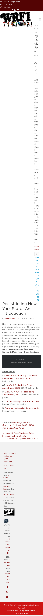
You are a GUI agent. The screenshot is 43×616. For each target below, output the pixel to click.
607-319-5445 (8, 495)
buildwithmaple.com (21, 613)
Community (16, 422)
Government (8, 425)
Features (26, 422)
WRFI (9, 475)
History (18, 425)
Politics (25, 425)
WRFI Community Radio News (18, 426)
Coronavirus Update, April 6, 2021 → (24, 438)
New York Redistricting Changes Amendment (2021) (18, 386)
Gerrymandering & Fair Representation (22, 408)
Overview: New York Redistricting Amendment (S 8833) (18, 393)
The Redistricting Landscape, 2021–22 (22, 401)
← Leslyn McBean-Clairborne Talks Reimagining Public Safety (18, 434)
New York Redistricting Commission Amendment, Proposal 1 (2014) (20, 377)
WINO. (5, 478)
